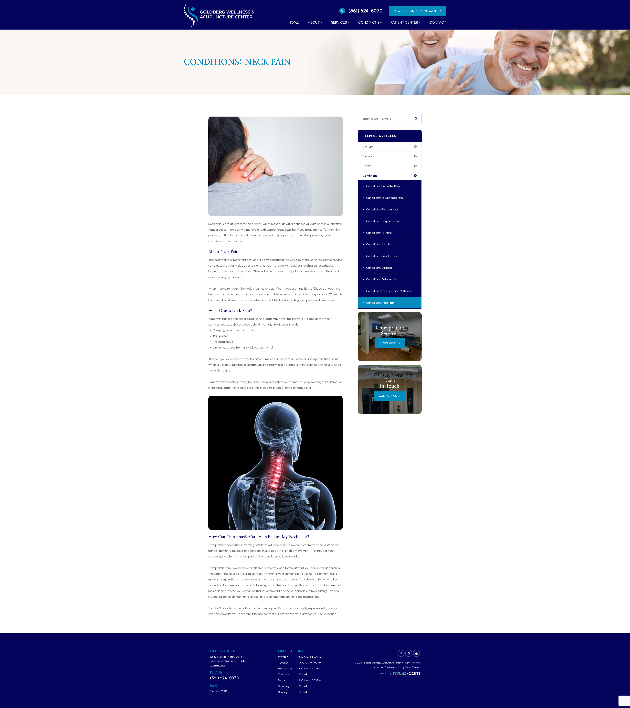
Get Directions (217, 665)
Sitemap (416, 667)
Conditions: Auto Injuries (382, 279)
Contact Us (388, 396)
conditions (370, 175)
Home (294, 22)
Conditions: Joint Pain (380, 244)
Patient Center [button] (404, 22)
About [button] (314, 22)
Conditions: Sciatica (379, 268)
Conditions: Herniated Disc (383, 186)
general (368, 146)
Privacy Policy (404, 667)
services (368, 156)
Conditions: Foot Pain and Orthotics (389, 291)
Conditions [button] (368, 22)
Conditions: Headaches (381, 256)
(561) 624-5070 (365, 10)
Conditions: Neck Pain (380, 303)
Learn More (388, 343)
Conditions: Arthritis (379, 233)
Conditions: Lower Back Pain (384, 198)
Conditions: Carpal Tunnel (383, 221)
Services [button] (339, 22)
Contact (437, 22)
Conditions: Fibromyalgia (382, 209)
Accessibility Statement (384, 667)
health (367, 166)
